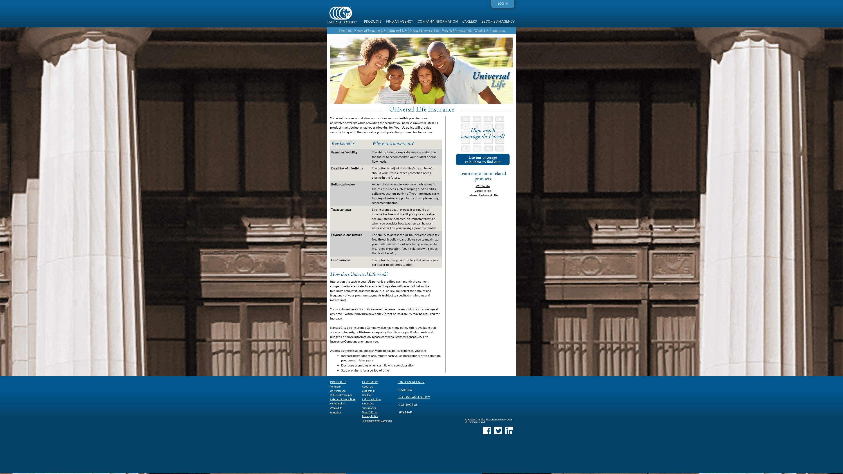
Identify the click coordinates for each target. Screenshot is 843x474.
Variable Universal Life (457, 30)
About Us (367, 386)
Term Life (345, 30)
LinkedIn (509, 430)
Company (370, 382)
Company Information (438, 21)
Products (373, 21)
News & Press (369, 411)
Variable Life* (337, 403)
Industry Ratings (371, 399)
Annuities (498, 30)
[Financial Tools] (483, 164)
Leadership (368, 390)
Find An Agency (399, 21)
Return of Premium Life (370, 30)
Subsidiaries (369, 407)
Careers (469, 21)
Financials (368, 403)
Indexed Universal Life (424, 30)
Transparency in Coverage (377, 420)
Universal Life (398, 30)
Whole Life (481, 30)
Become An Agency (498, 21)
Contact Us (408, 404)
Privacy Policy (370, 416)
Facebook (487, 430)
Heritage (367, 394)
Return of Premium (341, 394)
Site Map (405, 412)
